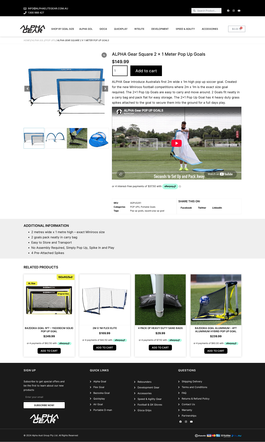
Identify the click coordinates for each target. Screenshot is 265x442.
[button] (105, 89)
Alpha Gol (85, 28)
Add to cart (146, 70)
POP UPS (50, 40)
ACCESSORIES (210, 28)
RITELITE (139, 28)
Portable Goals (148, 207)
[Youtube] (239, 10)
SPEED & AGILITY (185, 28)
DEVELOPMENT (160, 28)
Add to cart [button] (49, 350)
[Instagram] (233, 10)
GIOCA (103, 28)
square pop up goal (154, 210)
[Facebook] (228, 10)
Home (27, 40)
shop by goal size (62, 28)
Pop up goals (136, 210)
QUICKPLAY (120, 28)
